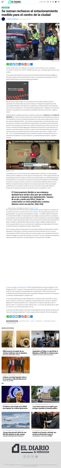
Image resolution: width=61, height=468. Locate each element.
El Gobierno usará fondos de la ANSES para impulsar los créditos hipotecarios (15, 407)
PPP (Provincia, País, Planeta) (10, 404)
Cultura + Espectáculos (9, 375)
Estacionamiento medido (49, 321)
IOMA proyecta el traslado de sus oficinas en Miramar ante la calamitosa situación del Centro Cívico (15, 353)
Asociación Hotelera (24, 321)
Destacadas (39, 321)
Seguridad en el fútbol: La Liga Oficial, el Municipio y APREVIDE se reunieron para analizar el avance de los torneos (45, 353)
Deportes (35, 349)
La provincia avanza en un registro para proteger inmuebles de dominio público (45, 407)
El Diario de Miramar (13, 19)
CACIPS (32, 321)
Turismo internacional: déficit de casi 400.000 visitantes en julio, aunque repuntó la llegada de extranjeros (14, 434)
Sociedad (5, 349)
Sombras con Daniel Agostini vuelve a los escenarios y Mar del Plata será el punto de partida (15, 379)
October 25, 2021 (33, 208)
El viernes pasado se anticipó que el (17, 287)
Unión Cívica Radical (11, 323)
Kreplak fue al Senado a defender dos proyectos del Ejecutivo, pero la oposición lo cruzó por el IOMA (44, 434)
